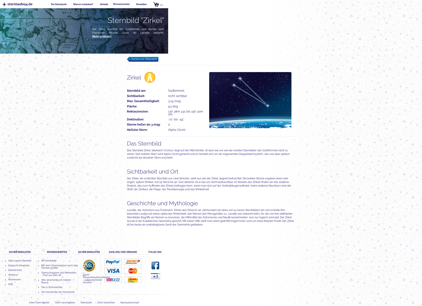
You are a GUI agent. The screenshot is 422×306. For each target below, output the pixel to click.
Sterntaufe (87, 302)
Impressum (14, 279)
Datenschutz (15, 270)
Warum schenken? (83, 4)
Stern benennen (106, 302)
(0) (161, 5)
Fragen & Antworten (19, 265)
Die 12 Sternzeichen (51, 287)
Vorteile (104, 4)
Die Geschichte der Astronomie (58, 292)
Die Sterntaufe (59, 4)
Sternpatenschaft (129, 302)
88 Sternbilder (49, 260)
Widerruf (13, 275)
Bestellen (141, 4)
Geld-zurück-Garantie (19, 260)
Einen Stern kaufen (39, 302)
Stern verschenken (65, 302)
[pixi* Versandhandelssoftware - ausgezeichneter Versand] (96, 282)
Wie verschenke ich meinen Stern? (56, 281)
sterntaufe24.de (18, 4)
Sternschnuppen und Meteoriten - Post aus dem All (58, 274)
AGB (10, 284)
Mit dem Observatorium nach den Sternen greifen (59, 266)
